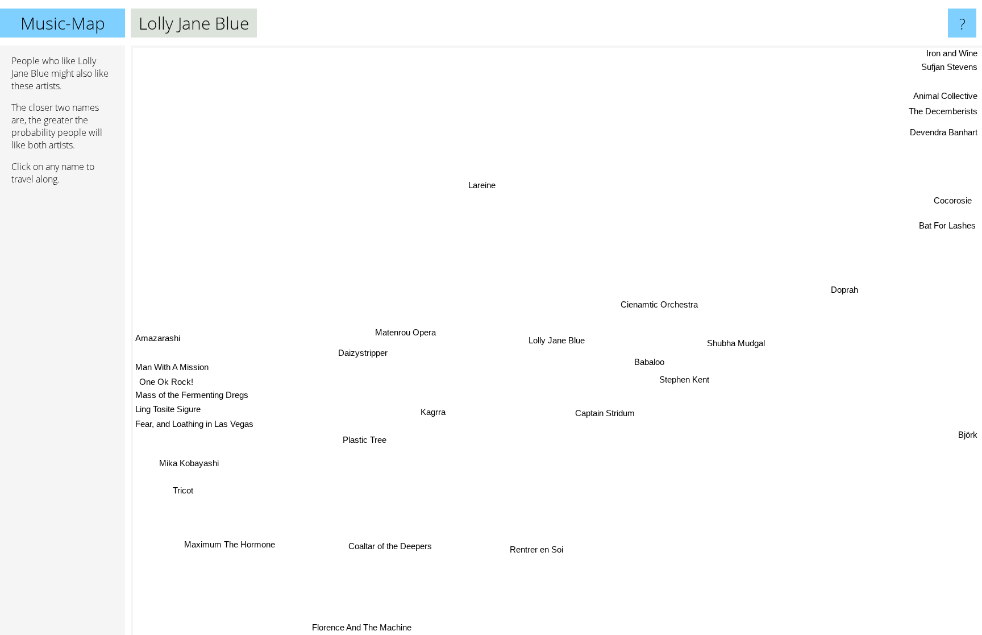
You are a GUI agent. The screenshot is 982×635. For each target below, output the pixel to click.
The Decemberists (943, 109)
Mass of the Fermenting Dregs (191, 397)
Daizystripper (363, 354)
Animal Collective (945, 94)
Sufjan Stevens (949, 66)
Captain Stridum (605, 412)
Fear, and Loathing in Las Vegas (194, 426)
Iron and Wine (951, 53)
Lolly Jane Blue (557, 340)
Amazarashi (157, 341)
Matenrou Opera (405, 333)
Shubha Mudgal (736, 341)
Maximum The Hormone (230, 544)
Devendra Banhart (943, 130)
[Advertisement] (62, 367)
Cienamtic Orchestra (658, 303)
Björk (967, 430)
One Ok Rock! (167, 384)
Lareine (479, 185)
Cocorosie (952, 199)
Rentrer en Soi (541, 549)
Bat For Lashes (945, 222)
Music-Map (62, 23)
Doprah (845, 290)
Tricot (184, 492)
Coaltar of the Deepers (392, 547)
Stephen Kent (684, 378)
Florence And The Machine (365, 627)
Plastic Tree (366, 441)
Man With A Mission (172, 370)
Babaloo (649, 361)
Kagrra (433, 412)
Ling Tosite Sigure (168, 412)
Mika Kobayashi (190, 465)
